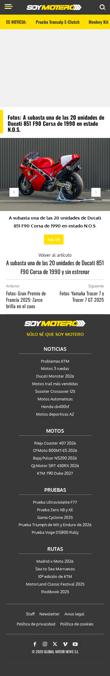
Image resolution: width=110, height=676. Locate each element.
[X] (55, 644)
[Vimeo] (65, 644)
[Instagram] (45, 644)
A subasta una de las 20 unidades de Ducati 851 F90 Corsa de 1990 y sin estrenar (55, 267)
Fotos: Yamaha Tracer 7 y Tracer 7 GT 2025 (82, 296)
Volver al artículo (55, 255)
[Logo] (54, 7)
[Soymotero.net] (55, 323)
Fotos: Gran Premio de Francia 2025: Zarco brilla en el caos (26, 300)
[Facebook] (35, 644)
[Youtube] (75, 644)
